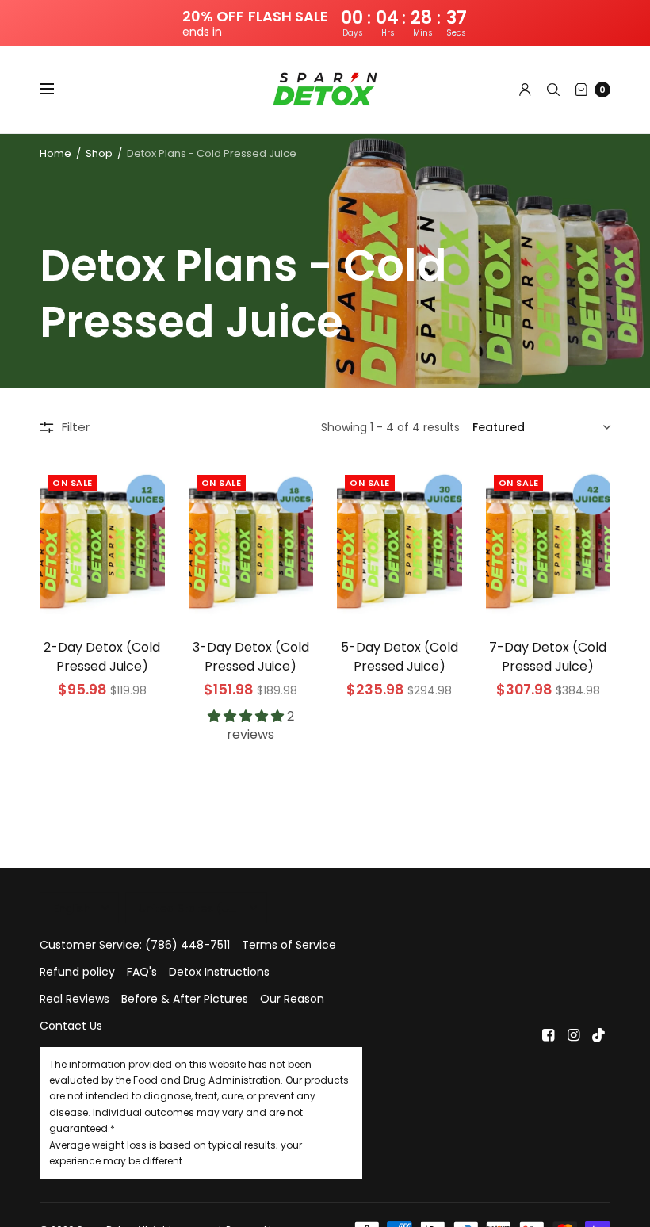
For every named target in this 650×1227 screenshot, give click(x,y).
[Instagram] (574, 1035)
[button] (247, 716)
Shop (99, 153)
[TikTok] (599, 1035)
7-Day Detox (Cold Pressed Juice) (547, 656)
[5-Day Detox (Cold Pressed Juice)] (399, 543)
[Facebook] (548, 1035)
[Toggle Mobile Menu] (57, 89)
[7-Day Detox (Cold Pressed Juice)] (548, 543)
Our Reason (292, 999)
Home (55, 153)
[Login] (525, 89)
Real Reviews (74, 999)
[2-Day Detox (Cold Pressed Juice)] (102, 543)
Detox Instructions (219, 972)
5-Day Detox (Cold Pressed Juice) (399, 656)
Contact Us (71, 1026)
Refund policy (77, 972)
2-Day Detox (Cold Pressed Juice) (102, 656)
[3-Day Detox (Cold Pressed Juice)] (251, 543)
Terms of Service (289, 945)
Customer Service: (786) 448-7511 (135, 945)
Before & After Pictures (184, 999)
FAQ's (142, 972)
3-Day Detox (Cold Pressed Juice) (251, 656)
